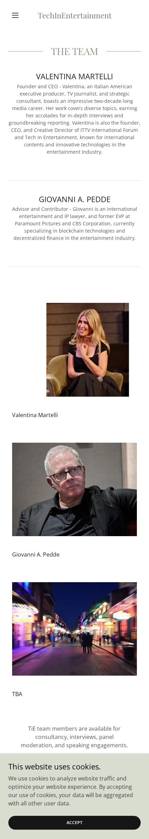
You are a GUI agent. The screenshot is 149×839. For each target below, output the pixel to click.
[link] (74, 15)
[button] (18, 15)
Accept (74, 823)
